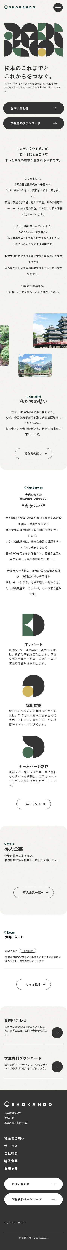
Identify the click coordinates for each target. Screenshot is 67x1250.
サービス (11, 1145)
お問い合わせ (19, 108)
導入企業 (11, 1160)
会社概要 (11, 1153)
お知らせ (11, 1168)
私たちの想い (14, 1138)
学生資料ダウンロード (25, 123)
